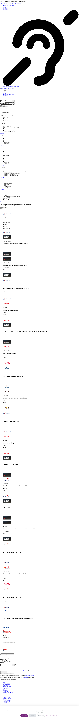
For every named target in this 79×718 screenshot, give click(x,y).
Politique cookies (6, 691)
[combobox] (6, 100)
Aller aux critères (13, 3)
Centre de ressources (6, 683)
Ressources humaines (7, 686)
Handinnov (5, 699)
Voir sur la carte (3, 207)
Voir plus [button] (2, 133)
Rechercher (3, 105)
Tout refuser (32, 715)
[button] (4, 90)
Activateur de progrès (7, 698)
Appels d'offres (5, 688)
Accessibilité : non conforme (8, 692)
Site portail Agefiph (6, 697)
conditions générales (21, 670)
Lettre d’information (6, 684)
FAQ (4, 682)
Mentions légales (6, 690)
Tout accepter (24, 715)
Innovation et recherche (7, 700)
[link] (8, 5)
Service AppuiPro (6, 702)
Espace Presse (5, 685)
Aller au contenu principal (5, 3)
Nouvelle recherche (4, 106)
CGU (4, 689)
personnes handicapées (29, 675)
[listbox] (39, 432)
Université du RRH (6, 701)
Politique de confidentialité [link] (51, 715)
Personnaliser (41, 715)
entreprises (26, 677)
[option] (40, 223)
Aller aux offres (19, 3)
